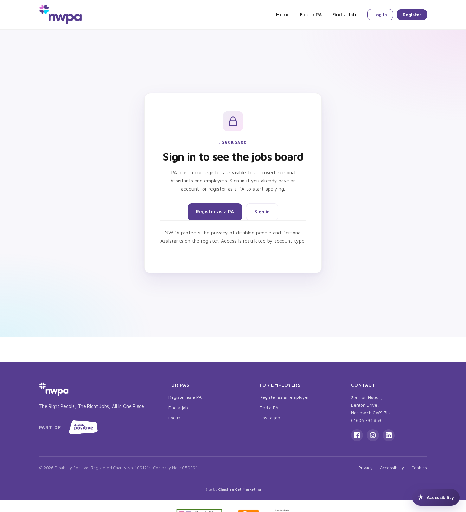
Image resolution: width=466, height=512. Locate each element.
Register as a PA (215, 211)
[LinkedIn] (389, 435)
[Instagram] (373, 435)
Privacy (365, 467)
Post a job (270, 417)
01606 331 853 (366, 420)
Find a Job (344, 14)
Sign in (262, 211)
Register (412, 14)
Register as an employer (284, 397)
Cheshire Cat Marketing (239, 489)
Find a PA (311, 14)
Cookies (419, 467)
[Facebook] (357, 435)
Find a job (178, 407)
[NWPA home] (60, 14)
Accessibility (392, 467)
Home (283, 14)
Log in (380, 14)
